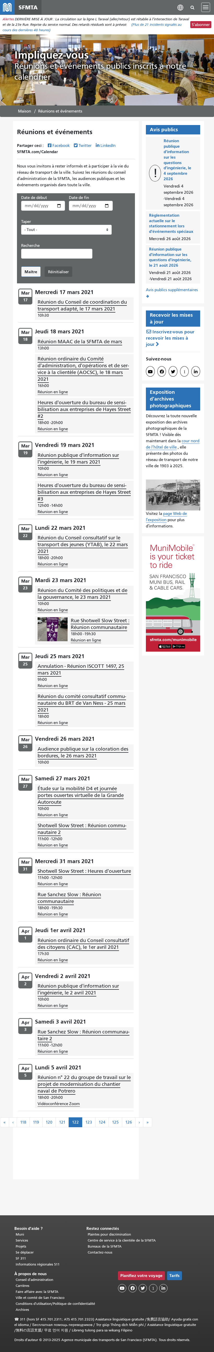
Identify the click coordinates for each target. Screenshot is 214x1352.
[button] (180, 7)
